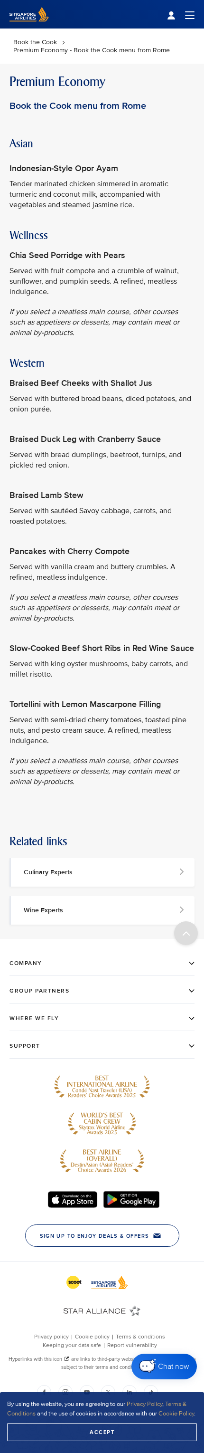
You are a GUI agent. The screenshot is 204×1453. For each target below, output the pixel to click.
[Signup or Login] (181, 14)
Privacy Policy (144, 1404)
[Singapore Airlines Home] (29, 26)
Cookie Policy (176, 1413)
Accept (102, 1432)
